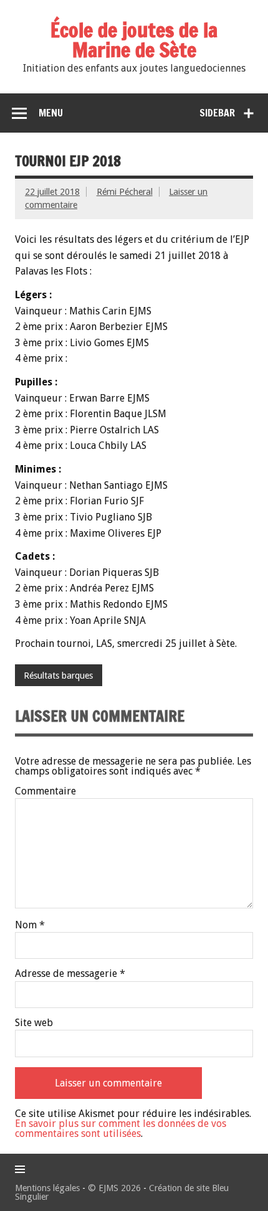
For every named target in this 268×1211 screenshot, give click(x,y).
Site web (34, 1023)
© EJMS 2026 (114, 1188)
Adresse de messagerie (70, 974)
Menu (51, 113)
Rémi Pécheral (125, 192)
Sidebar (217, 113)
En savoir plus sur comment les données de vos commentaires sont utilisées (120, 1128)
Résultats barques (58, 676)
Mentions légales (47, 1188)
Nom (30, 925)
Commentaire (45, 791)
